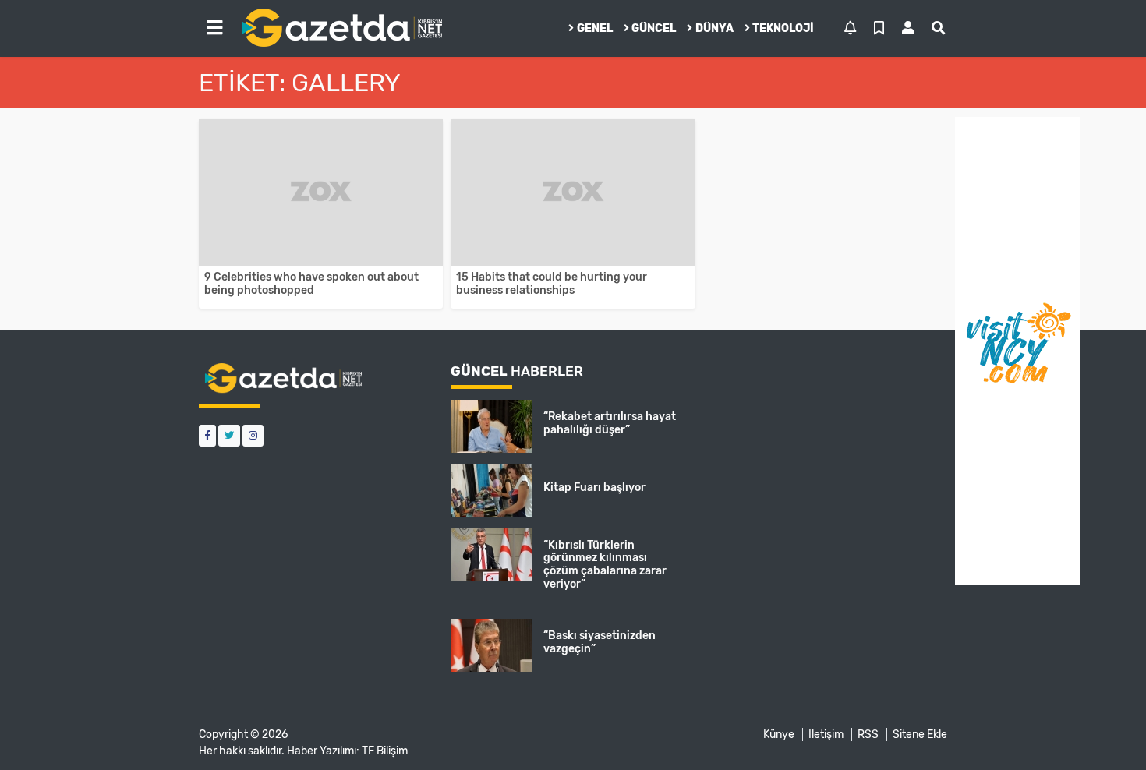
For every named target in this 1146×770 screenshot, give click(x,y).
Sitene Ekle (920, 734)
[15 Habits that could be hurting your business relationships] (573, 192)
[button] (214, 28)
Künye (778, 734)
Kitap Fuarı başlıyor (594, 487)
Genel (595, 28)
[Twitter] (229, 435)
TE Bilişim (385, 751)
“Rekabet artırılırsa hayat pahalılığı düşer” (609, 423)
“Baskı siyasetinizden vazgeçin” (599, 642)
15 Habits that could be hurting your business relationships (551, 283)
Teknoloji (783, 28)
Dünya (714, 28)
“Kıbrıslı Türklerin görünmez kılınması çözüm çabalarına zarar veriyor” (605, 565)
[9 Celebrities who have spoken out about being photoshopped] (321, 192)
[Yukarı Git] (1105, 730)
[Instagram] (253, 435)
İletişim (826, 734)
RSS (868, 734)
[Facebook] (207, 435)
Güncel (653, 28)
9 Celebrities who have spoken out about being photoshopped (311, 283)
